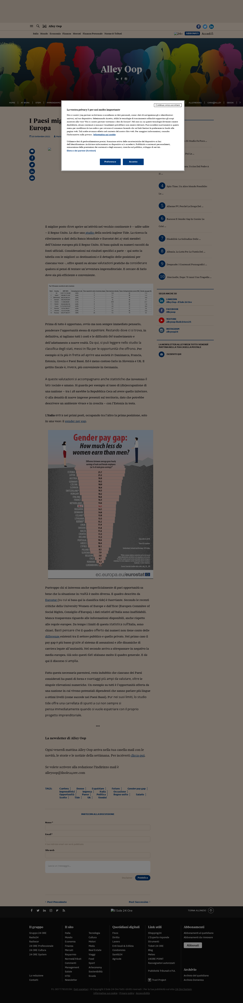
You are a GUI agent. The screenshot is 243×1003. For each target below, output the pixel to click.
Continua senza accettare (168, 105)
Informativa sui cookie (104, 134)
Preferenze (110, 162)
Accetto (133, 162)
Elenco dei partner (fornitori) (81, 151)
